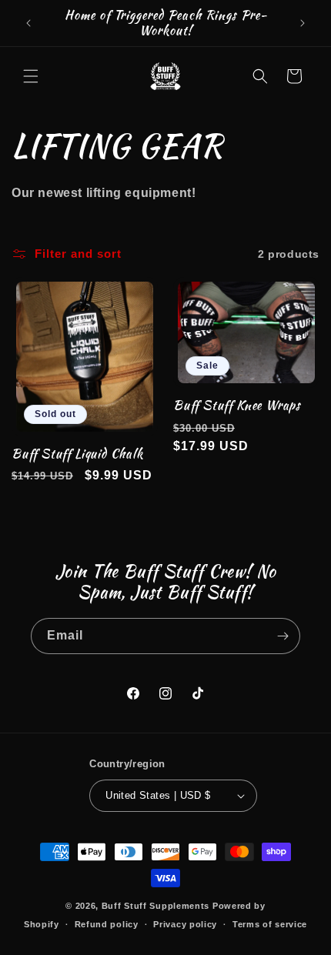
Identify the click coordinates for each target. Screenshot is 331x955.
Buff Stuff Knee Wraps (237, 405)
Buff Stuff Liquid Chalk (77, 454)
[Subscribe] (282, 636)
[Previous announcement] (28, 23)
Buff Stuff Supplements (155, 905)
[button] (31, 76)
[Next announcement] (302, 23)
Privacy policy (185, 924)
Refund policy (107, 924)
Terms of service (269, 924)
